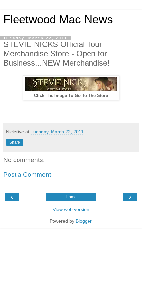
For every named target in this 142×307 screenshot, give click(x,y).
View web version (71, 209)
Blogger (83, 221)
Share (14, 142)
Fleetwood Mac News (58, 19)
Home (71, 197)
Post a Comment (27, 174)
